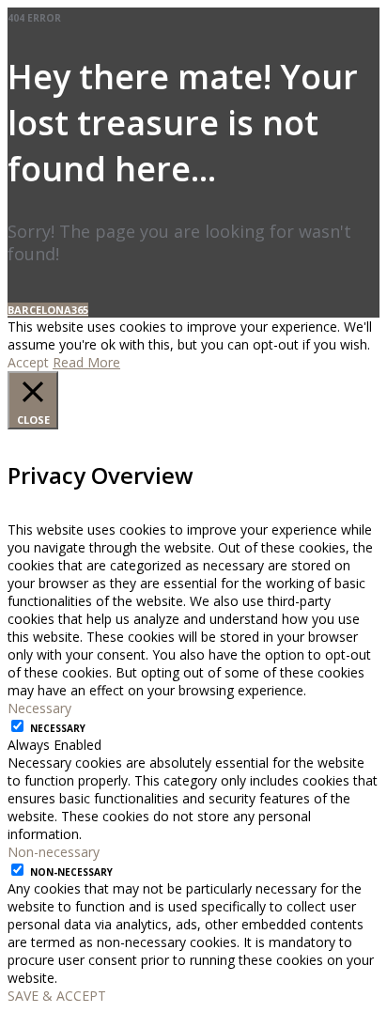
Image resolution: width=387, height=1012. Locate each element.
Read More (86, 362)
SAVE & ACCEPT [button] (57, 995)
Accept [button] (28, 362)
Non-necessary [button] (54, 852)
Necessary (57, 728)
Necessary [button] (39, 708)
